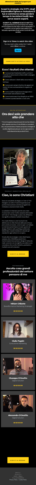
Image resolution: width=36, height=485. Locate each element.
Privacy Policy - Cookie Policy (18, 479)
